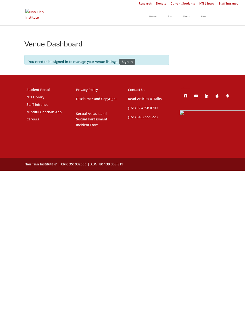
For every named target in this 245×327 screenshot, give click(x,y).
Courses (152, 16)
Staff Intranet (228, 4)
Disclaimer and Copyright (96, 98)
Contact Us (136, 89)
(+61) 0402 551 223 (143, 117)
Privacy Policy (87, 89)
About (203, 16)
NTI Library (206, 4)
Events (186, 16)
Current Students (183, 4)
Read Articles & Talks (145, 98)
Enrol (169, 16)
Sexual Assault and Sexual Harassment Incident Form (91, 119)
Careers (33, 119)
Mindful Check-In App (44, 112)
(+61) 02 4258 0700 (143, 108)
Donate (161, 4)
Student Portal (38, 89)
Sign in (127, 61)
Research (145, 4)
